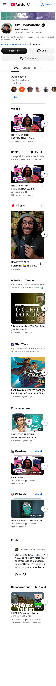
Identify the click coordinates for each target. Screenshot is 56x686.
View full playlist (18, 484)
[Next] (44, 123)
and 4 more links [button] (34, 44)
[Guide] (4, 4)
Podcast (32, 524)
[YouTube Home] (17, 4)
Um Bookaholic (17, 192)
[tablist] (28, 68)
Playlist (32, 481)
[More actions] (42, 136)
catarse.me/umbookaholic (15, 44)
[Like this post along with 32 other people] (16, 574)
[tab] (15, 68)
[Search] (29, 4)
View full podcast (18, 527)
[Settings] (35, 4)
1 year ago (39, 549)
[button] (40, 68)
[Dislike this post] (24, 574)
